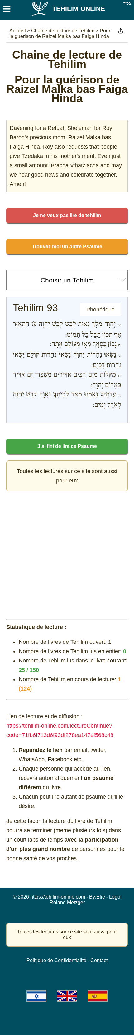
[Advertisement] (67, 553)
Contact (99, 960)
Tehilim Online (78, 8)
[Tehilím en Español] (98, 996)
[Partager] (120, 31)
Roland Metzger (67, 902)
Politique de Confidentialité (56, 960)
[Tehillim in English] (67, 996)
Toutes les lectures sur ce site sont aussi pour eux (67, 476)
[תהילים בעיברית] (36, 996)
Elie (100, 897)
